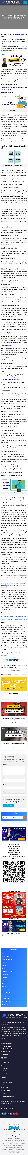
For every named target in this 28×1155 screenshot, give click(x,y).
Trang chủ (3, 665)
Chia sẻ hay (4, 962)
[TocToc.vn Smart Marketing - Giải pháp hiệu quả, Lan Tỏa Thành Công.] (10, 3)
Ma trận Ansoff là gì (16, 670)
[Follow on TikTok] (8, 1113)
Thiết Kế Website (6, 993)
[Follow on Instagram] (5, 1113)
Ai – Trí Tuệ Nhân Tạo (7, 959)
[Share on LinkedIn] (21, 660)
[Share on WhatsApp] (7, 660)
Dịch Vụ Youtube (7, 1046)
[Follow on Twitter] (11, 1113)
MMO (3, 980)
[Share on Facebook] (9, 660)
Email (4, 785)
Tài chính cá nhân (6, 990)
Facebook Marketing (7, 971)
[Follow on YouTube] (16, 1113)
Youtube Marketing (6, 1002)
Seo (3, 984)
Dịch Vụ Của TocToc (8, 1043)
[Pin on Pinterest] (18, 660)
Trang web (5, 792)
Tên (4, 777)
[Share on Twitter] (12, 660)
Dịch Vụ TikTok (6, 1051)
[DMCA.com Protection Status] (14, 1127)
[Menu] (25, 2)
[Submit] (24, 817)
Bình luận (5, 764)
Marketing (14, 665)
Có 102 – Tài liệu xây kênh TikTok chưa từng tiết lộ (14, 619)
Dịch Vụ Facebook (7, 1049)
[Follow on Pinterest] (14, 1113)
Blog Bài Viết (8, 665)
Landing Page (5, 974)
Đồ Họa (4, 968)
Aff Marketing (5, 956)
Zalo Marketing (5, 1005)
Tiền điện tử (5, 996)
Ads (3, 953)
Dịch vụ (4, 965)
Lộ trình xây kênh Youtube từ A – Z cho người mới (13, 616)
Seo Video (4, 987)
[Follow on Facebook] (2, 1113)
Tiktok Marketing (6, 999)
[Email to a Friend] (15, 660)
